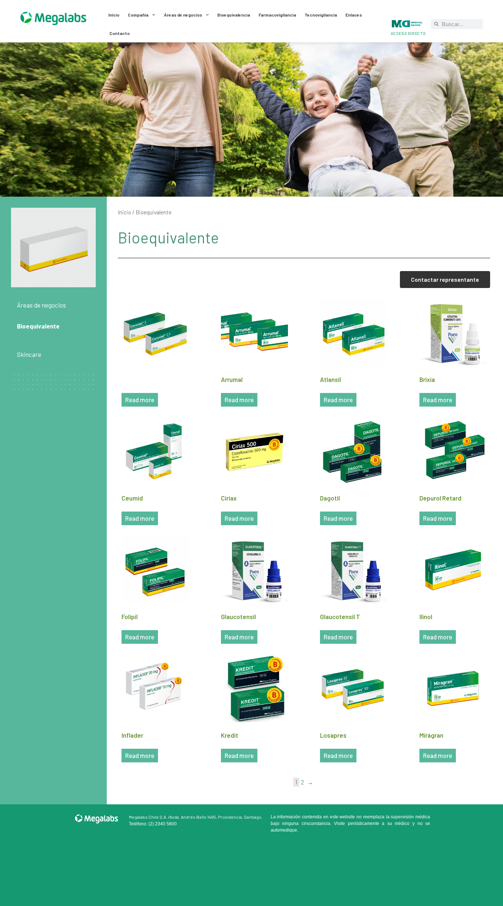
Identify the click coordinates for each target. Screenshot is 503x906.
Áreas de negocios (183, 14)
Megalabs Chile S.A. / (149, 816)
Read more (139, 399)
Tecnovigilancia (321, 14)
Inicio (113, 14)
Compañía (138, 14)
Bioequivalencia (233, 14)
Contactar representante (445, 279)
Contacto (119, 33)
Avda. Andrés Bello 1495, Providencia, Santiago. (216, 816)
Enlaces (353, 14)
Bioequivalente (38, 326)
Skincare (29, 354)
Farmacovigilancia (277, 14)
